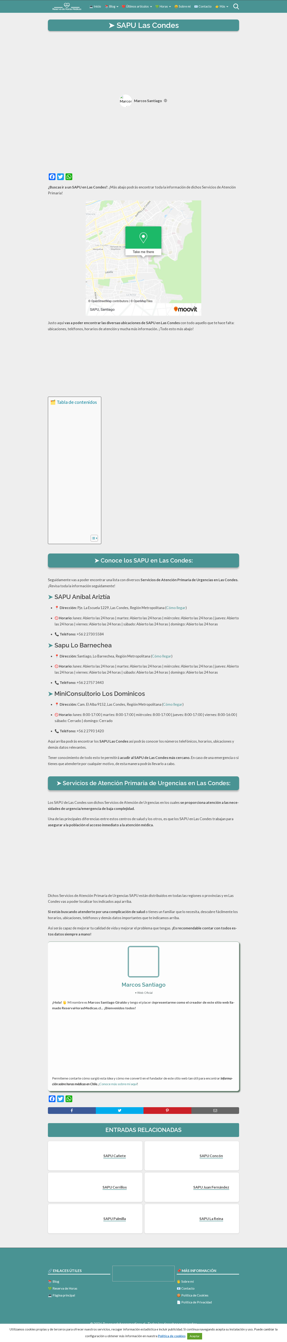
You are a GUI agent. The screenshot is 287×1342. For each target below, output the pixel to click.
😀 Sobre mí (182, 6)
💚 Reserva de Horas (62, 1288)
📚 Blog (110, 6)
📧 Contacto (203, 6)
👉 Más (220, 6)
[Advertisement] (143, 63)
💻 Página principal (61, 1295)
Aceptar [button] (195, 1336)
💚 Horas (161, 6)
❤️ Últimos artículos (135, 6)
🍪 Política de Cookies (192, 1295)
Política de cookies (172, 1336)
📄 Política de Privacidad (194, 1302)
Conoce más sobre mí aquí (118, 1084)
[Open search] (236, 6)
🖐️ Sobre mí (185, 1281)
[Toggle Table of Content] (92, 538)
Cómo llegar (176, 607)
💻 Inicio (95, 6)
